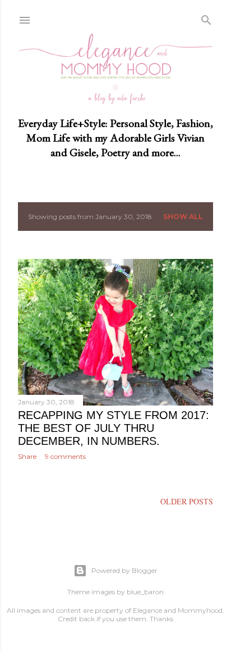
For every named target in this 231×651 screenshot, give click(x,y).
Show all (183, 216)
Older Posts (186, 501)
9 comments (65, 456)
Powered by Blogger (124, 570)
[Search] (206, 18)
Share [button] (27, 456)
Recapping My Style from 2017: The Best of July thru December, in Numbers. (113, 428)
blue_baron (145, 592)
